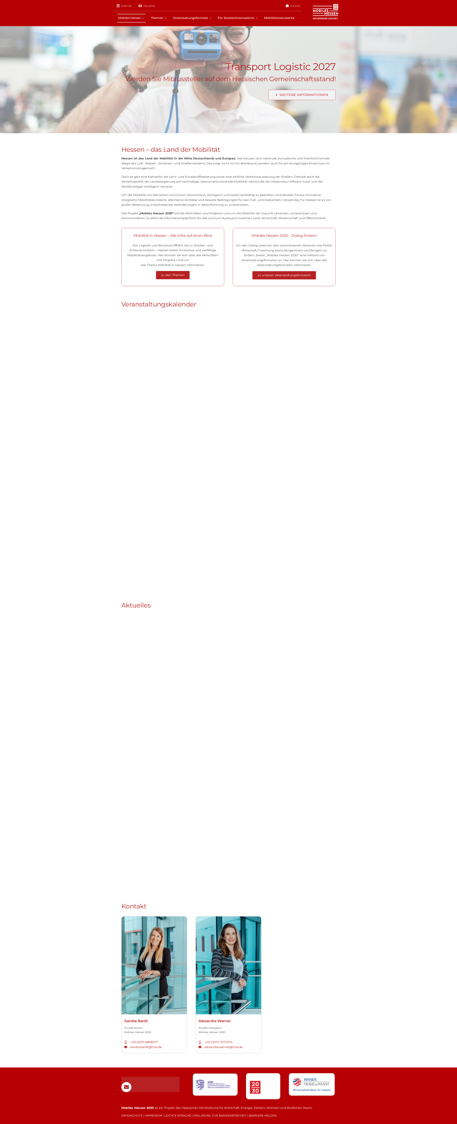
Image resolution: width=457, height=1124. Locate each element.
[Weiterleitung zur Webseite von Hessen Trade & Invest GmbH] (312, 1084)
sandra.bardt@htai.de (146, 1047)
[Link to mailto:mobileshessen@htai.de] (126, 1087)
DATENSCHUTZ (132, 1115)
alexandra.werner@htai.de (223, 1047)
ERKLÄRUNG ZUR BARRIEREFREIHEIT (220, 1115)
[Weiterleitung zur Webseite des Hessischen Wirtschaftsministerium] (215, 1085)
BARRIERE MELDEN (263, 1115)
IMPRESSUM (153, 1115)
